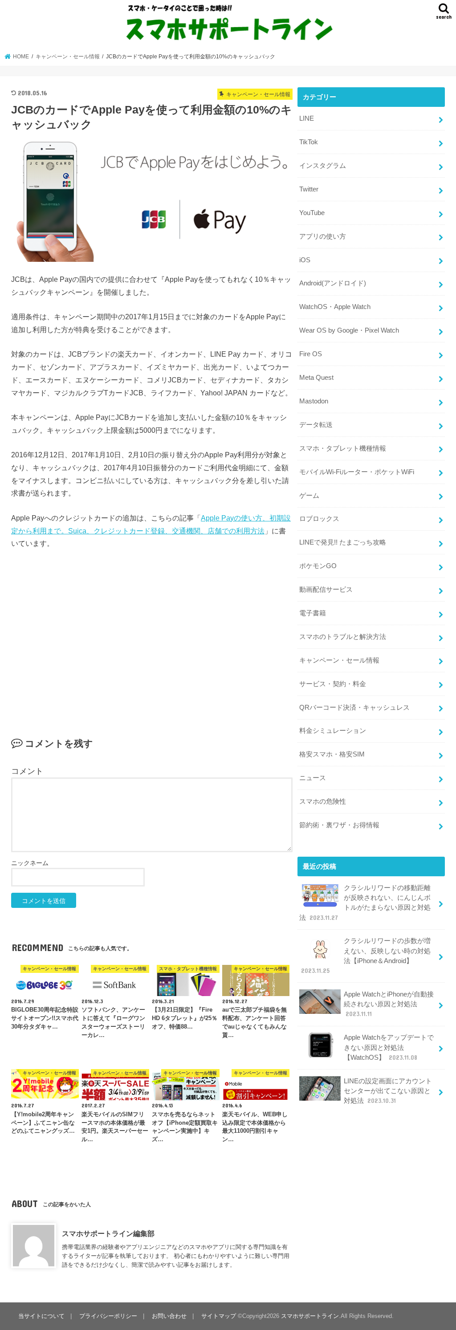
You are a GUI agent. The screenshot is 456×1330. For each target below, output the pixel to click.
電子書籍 (312, 613)
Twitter (308, 189)
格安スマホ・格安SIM (332, 754)
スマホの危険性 (322, 801)
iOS (304, 260)
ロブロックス (319, 518)
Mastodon (313, 401)
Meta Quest (316, 377)
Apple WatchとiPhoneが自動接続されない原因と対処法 (389, 1004)
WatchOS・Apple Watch (334, 306)
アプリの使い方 (322, 236)
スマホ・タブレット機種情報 (342, 448)
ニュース (312, 777)
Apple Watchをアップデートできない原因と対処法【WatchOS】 (389, 1047)
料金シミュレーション (332, 730)
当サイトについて (41, 1316)
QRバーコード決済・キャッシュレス (354, 707)
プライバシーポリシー (108, 1316)
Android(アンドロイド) (332, 283)
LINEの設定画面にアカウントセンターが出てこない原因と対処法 (388, 1091)
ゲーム (309, 495)
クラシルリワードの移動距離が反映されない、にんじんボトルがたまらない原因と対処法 (365, 902)
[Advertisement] (152, 635)
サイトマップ (218, 1316)
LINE (306, 118)
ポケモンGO (318, 565)
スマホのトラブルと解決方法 (342, 636)
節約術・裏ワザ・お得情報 (339, 825)
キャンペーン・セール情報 (339, 660)
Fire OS (310, 354)
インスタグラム (322, 165)
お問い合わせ (169, 1316)
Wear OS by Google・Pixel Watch (349, 330)
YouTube (312, 212)
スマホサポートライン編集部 (108, 1233)
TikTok (308, 142)
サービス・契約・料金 (332, 683)
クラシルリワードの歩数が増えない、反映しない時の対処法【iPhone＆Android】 (366, 955)
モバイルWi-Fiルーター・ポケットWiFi (356, 472)
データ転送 (316, 424)
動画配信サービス (326, 589)
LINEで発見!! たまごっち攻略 (342, 542)
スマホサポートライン (310, 1316)
